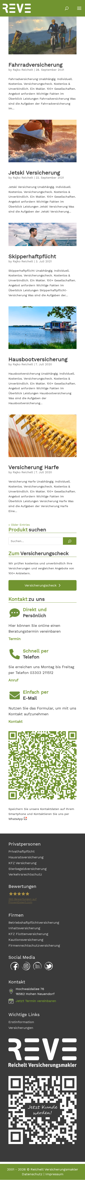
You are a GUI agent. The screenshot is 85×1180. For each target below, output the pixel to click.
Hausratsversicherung (26, 857)
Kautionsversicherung (25, 940)
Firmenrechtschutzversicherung (34, 945)
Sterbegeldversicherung (27, 869)
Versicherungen (20, 1028)
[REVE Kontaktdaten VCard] (42, 798)
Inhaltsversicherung (24, 928)
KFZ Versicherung (22, 863)
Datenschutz (32, 1174)
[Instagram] (25, 969)
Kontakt (15, 721)
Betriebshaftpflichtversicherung (33, 922)
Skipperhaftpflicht (32, 256)
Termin (14, 639)
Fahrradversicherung (35, 65)
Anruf (13, 680)
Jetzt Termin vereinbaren (36, 1001)
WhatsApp (15, 819)
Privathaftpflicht (21, 851)
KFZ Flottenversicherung (28, 934)
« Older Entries (19, 524)
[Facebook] (13, 969)
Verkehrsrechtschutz (25, 874)
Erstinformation (21, 1022)
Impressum (54, 1174)
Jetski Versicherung (34, 173)
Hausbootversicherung (37, 359)
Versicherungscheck (41, 585)
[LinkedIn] (36, 969)
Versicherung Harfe (33, 467)
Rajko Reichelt (23, 69)
